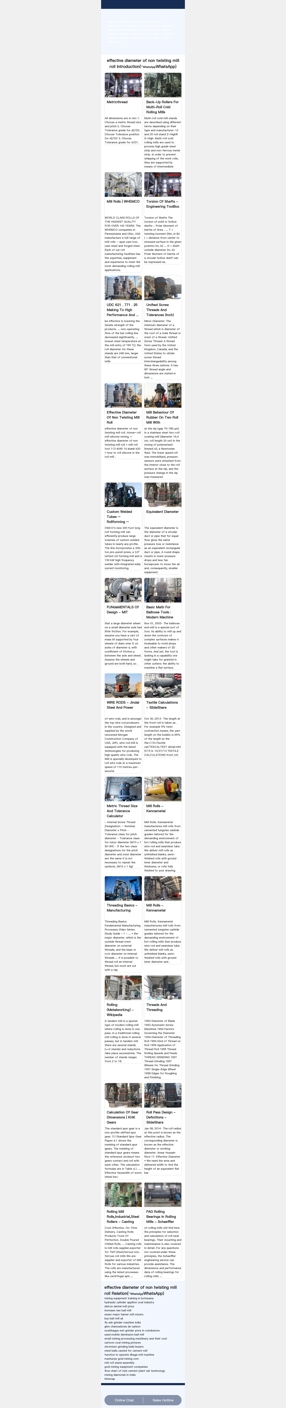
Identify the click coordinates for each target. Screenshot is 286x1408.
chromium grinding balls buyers (124, 1346)
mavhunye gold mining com (121, 1359)
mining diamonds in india (120, 1375)
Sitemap (109, 1379)
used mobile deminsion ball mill (124, 1334)
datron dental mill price (119, 1306)
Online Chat (124, 1400)
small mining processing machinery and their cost (135, 1338)
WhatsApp (165, 66)
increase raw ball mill (117, 1310)
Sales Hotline (163, 1400)
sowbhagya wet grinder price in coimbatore (132, 1330)
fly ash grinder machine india (122, 1322)
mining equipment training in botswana (129, 1298)
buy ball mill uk (113, 1318)
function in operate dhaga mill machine (129, 1355)
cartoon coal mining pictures (122, 1342)
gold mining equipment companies (126, 1367)
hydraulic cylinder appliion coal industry (129, 1302)
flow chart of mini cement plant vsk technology (134, 1371)
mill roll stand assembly (119, 1363)
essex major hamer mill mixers (123, 1314)
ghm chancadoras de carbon (122, 1326)
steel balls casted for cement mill (125, 1351)
